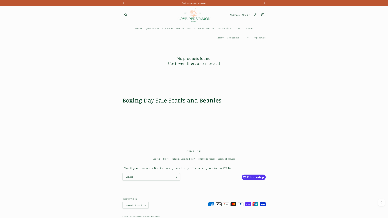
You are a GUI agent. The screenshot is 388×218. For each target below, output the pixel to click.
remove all (211, 63)
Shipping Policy (207, 158)
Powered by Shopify (151, 216)
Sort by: (220, 37)
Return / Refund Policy (184, 158)
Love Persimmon (135, 216)
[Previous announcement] (123, 3)
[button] (125, 14)
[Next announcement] (264, 3)
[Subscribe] (175, 177)
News (166, 158)
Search (156, 158)
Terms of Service (226, 158)
